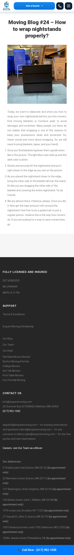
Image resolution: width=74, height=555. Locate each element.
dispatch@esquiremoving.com (20, 424)
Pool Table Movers (13, 375)
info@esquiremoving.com (17, 401)
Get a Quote (33, 5)
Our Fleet (8, 350)
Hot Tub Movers (11, 370)
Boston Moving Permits (16, 361)
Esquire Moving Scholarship (18, 326)
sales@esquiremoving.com (39, 434)
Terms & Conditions (14, 314)
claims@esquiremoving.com (35, 429)
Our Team (8, 344)
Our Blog (7, 338)
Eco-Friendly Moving (14, 380)
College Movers (11, 366)
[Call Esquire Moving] (60, 6)
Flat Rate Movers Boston (16, 356)
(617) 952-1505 (11, 411)
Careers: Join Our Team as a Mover (22, 448)
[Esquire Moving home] (7, 6)
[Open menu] (68, 6)
